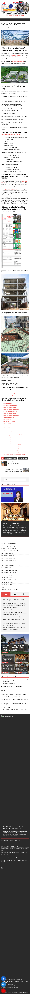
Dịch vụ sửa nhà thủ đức (9, 433)
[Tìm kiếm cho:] (15, 479)
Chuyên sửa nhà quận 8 (9, 421)
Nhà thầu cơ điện (5, 707)
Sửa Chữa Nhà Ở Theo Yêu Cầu (8, 572)
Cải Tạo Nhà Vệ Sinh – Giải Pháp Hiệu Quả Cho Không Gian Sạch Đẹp (8, 669)
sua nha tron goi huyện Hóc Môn (11, 449)
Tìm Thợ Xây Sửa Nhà (6, 584)
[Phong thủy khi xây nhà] (15, 512)
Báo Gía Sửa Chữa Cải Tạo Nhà (8, 543)
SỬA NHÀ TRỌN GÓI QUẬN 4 (10, 413)
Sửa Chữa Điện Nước (6, 567)
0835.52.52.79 (12, 391)
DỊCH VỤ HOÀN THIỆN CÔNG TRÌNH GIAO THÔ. (14, 603)
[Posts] (5, 594)
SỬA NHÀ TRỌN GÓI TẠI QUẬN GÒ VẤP (12, 435)
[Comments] (24, 594)
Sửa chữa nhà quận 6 (8, 417)
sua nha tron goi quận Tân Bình (11, 439)
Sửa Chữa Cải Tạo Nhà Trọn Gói (9, 563)
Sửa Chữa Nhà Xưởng (6, 575)
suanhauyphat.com (13, 395)
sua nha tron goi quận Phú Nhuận (11, 437)
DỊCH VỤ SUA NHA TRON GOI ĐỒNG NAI (12, 453)
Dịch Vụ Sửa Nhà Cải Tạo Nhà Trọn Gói (10, 697)
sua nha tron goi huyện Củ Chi (10, 451)
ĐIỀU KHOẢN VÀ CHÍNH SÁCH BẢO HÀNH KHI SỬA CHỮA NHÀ (13, 704)
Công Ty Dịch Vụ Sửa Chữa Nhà (9, 548)
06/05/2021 (5, 27)
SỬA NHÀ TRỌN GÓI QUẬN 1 (10, 407)
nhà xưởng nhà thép (16, 55)
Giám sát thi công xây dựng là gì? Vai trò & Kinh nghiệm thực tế (21, 669)
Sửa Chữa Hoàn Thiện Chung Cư (9, 570)
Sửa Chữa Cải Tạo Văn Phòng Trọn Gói (10, 565)
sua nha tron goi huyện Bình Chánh (12, 445)
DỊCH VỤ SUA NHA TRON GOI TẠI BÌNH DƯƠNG (14, 455)
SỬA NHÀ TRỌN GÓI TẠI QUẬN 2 (11, 409)
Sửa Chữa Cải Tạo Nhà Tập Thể (8, 560)
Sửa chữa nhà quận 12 (8, 429)
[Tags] (15, 594)
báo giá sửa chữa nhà (10, 458)
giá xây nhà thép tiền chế (18, 61)
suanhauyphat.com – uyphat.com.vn (15, 686)
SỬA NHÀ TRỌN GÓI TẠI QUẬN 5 (11, 415)
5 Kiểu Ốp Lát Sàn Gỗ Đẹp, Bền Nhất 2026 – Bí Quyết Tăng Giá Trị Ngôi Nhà (8, 658)
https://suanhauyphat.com (12, 987)
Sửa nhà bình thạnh (8, 431)
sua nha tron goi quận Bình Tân (11, 443)
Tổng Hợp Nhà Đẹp (6, 587)
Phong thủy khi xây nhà (8, 609)
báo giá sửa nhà (23, 458)
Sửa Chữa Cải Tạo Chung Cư (8, 553)
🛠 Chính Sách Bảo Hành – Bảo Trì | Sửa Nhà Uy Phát (14, 709)
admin (11, 27)
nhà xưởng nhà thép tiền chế (11, 134)
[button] (28, 20)
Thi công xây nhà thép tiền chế (9, 189)
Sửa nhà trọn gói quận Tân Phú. (10, 614)
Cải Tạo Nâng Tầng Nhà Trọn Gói (9, 546)
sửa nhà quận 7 (7, 419)
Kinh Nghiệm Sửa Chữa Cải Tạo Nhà (10, 551)
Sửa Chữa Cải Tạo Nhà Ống (7, 558)
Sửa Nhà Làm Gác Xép (6, 577)
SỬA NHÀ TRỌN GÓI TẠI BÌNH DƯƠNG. (12, 612)
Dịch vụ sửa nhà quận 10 (9, 425)
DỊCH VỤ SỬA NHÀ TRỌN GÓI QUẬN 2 (12, 617)
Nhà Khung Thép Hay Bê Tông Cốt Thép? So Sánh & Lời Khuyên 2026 (14, 647)
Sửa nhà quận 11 (7, 427)
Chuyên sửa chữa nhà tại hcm (10, 405)
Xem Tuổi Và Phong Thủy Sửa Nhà (9, 589)
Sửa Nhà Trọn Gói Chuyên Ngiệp (9, 580)
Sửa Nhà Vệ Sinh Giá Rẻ (7, 582)
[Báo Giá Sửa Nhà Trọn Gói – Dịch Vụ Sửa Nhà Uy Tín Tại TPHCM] (15, 769)
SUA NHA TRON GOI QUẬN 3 (10, 411)
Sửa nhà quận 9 (7, 423)
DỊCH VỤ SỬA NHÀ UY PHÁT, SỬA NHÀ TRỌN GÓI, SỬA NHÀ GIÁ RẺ (14, 700)
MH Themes (25, 992)
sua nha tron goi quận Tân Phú (11, 441)
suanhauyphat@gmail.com (13, 393)
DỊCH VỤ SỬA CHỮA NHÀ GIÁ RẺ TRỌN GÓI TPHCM (13, 694)
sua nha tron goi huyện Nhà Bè (11, 447)
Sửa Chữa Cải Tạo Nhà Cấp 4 (8, 555)
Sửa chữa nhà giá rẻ (8, 403)
